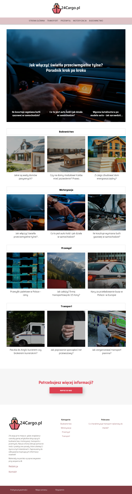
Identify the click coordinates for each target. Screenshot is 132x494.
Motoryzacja (80, 20)
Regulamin (59, 489)
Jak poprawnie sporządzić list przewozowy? (66, 351)
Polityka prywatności (18, 489)
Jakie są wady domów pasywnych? (25, 176)
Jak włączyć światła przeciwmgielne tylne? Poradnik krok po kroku (66, 67)
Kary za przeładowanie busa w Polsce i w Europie (107, 293)
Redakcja (13, 466)
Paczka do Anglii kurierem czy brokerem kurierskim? (26, 351)
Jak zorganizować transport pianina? (106, 351)
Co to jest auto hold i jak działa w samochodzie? (66, 113)
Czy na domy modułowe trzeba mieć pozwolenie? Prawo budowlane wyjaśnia (66, 176)
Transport (52, 20)
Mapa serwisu (41, 489)
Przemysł (66, 20)
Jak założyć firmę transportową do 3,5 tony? (66, 293)
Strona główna (37, 20)
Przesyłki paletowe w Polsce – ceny (25, 293)
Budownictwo (96, 20)
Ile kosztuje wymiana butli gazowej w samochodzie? (26, 113)
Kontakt (13, 471)
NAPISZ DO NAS (66, 390)
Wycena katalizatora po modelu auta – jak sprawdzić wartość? (105, 113)
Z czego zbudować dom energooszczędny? (107, 176)
